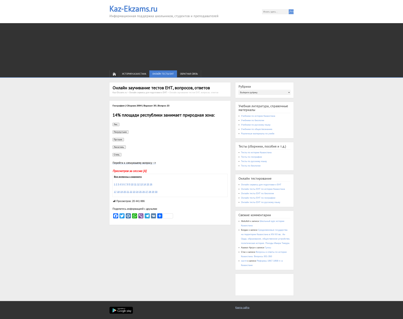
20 (124, 192)
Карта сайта (242, 307)
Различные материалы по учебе (257, 133)
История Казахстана (134, 73)
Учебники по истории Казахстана (258, 116)
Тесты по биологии (251, 165)
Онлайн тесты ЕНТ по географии (258, 198)
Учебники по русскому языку (255, 124)
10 (132, 184)
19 (121, 192)
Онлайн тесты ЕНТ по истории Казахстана (263, 189)
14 (144, 184)
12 (138, 184)
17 (115, 192)
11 (135, 184)
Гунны (268, 247)
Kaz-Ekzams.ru (133, 8)
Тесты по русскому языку (254, 161)
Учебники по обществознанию (256, 129)
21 (128, 192)
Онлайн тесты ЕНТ (163, 73)
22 (131, 192)
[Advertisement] (201, 47)
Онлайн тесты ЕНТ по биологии (257, 193)
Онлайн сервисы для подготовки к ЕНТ (261, 184)
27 (146, 192)
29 (153, 192)
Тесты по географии (251, 157)
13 (141, 184)
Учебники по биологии (252, 120)
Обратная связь (189, 73)
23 (134, 192)
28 (150, 192)
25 (140, 192)
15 (148, 184)
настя (244, 260)
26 (143, 192)
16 (151, 184)
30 (156, 192)
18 (118, 192)
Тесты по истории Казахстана (256, 152)
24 (137, 192)
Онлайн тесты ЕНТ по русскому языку (260, 202)
